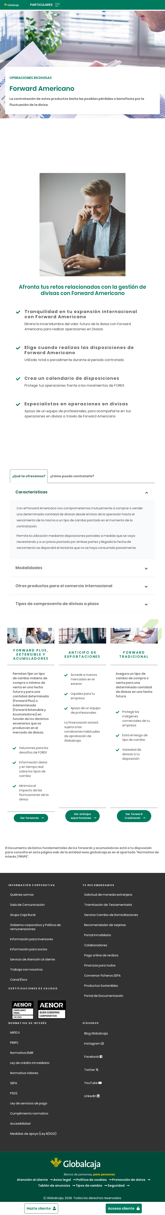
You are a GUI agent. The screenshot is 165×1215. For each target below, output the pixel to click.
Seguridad (116, 1185)
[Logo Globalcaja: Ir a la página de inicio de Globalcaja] (11, 4)
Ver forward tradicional (133, 816)
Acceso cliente (121, 1208)
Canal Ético (18, 979)
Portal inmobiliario (97, 935)
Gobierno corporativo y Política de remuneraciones (35, 927)
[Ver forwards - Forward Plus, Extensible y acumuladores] (31, 636)
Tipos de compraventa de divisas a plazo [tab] (57, 603)
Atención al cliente (32, 1180)
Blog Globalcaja (96, 1033)
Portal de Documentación (103, 996)
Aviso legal (62, 1180)
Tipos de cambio (89, 1185)
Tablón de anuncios (54, 1185)
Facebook (92, 1056)
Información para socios (28, 949)
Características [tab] (31, 492)
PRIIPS (14, 1043)
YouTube (91, 1083)
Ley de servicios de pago (28, 1103)
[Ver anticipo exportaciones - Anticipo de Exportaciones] (82, 636)
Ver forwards (29, 818)
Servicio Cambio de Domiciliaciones (111, 915)
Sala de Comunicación (27, 905)
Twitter (90, 1070)
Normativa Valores (24, 1073)
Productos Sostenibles (101, 985)
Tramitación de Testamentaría (108, 905)
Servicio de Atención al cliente (32, 959)
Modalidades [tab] (28, 567)
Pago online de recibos (101, 955)
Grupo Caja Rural (22, 915)
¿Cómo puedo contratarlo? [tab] (72, 476)
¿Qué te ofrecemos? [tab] (28, 476)
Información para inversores (31, 939)
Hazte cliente (39, 1208)
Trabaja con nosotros (26, 969)
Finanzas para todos (100, 965)
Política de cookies (91, 1180)
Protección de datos (128, 1180)
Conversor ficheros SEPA (102, 975)
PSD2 (13, 1093)
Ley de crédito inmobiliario (29, 1063)
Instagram (92, 1043)
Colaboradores (95, 945)
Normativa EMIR (21, 1053)
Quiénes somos (22, 894)
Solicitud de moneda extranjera (108, 894)
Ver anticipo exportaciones (81, 816)
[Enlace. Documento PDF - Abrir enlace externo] (21, 1010)
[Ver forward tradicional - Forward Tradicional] (134, 636)
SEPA (13, 1083)
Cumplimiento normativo (29, 1113)
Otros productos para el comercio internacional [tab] (63, 585)
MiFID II (15, 1032)
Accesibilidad (20, 1123)
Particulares (41, 5)
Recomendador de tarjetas (105, 925)
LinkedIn (90, 1096)
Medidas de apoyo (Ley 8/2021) (33, 1134)
